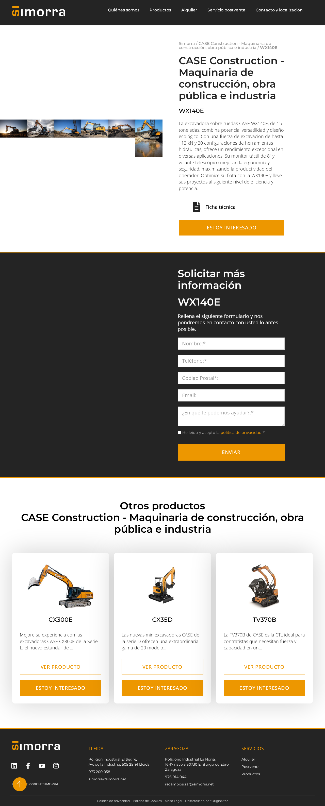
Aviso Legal (173, 802)
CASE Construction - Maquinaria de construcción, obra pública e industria (225, 46)
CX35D (162, 620)
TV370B (264, 620)
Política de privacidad (113, 802)
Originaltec (220, 802)
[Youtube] (42, 767)
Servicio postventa (226, 10)
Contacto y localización (279, 10)
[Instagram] (56, 767)
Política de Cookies (147, 802)
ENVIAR (231, 453)
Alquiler (189, 10)
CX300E (60, 620)
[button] (158, 139)
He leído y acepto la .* (223, 433)
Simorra (187, 44)
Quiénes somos (123, 10)
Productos (160, 10)
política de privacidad (241, 433)
